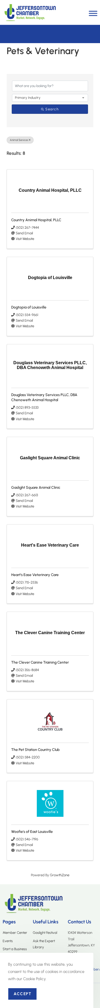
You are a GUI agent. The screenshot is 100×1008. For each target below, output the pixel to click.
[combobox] (50, 98)
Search (52, 109)
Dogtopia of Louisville (28, 307)
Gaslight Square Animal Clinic (35, 487)
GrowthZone (59, 875)
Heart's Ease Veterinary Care (35, 575)
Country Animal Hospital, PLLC (36, 220)
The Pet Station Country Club (35, 749)
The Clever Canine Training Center (40, 662)
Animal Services (19, 139)
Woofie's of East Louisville (32, 831)
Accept (22, 993)
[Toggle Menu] (93, 13)
